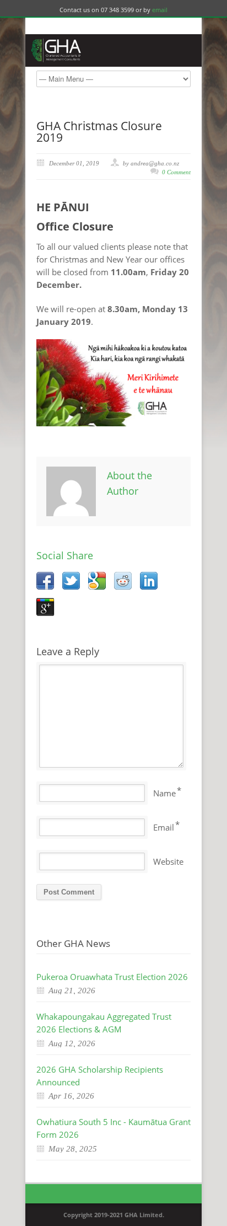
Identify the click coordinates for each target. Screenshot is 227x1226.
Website (168, 861)
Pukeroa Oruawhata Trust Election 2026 (112, 976)
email (159, 10)
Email (163, 827)
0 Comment (176, 172)
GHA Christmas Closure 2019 (99, 131)
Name (164, 793)
